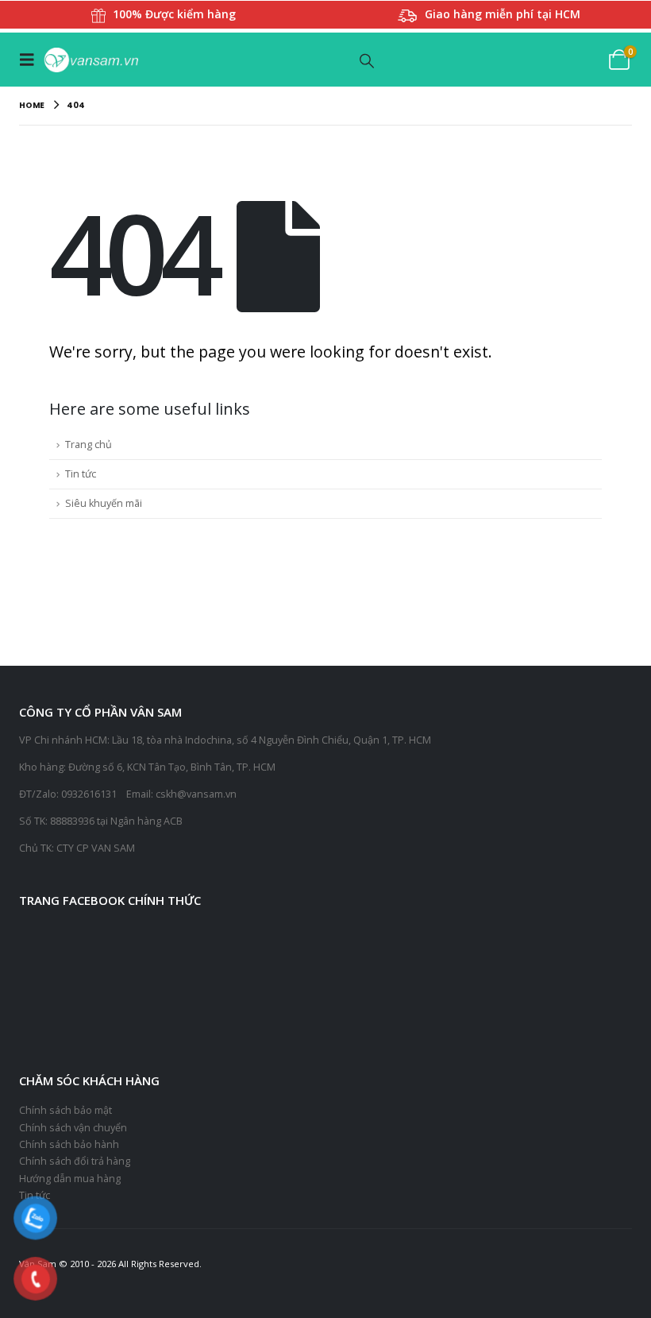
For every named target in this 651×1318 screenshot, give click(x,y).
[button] (31, 59)
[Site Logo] (90, 60)
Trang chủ (88, 444)
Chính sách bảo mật (65, 1110)
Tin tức (80, 474)
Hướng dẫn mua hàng (70, 1178)
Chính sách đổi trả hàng (74, 1161)
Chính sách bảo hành (69, 1144)
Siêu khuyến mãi (103, 503)
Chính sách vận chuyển (73, 1127)
